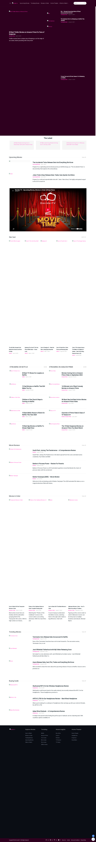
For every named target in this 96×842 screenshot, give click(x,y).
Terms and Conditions (75, 840)
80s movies (43, 740)
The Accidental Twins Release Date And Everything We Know (53, 162)
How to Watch (28, 733)
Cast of (10, 353)
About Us (64, 840)
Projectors (74, 737)
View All (84, 157)
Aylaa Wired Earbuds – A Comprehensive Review (49, 711)
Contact (68, 840)
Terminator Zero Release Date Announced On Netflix (50, 637)
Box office (58, 733)
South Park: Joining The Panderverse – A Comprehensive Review (54, 450)
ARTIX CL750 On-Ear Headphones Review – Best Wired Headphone (55, 698)
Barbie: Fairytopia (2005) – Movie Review (46, 477)
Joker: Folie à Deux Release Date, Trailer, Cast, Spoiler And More (53, 175)
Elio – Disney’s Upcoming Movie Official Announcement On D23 (70, 12)
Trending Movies (35, 3)
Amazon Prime (12, 36)
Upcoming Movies (24, 3)
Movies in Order (45, 3)
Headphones (35, 687)
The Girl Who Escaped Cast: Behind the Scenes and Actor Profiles (15, 349)
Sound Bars (74, 740)
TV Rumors (58, 740)
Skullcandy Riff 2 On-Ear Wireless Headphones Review (51, 686)
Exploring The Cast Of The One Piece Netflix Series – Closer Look (31, 349)
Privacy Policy (83, 840)
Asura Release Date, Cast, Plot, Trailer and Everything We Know (53, 662)
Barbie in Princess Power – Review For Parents (48, 463)
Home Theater (54, 3)
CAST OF (83, 237)
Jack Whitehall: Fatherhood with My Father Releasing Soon (52, 649)
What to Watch (64, 3)
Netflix (23, 376)
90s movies (43, 742)
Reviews (63, 416)
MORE (45, 367)
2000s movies (44, 744)
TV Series (58, 742)
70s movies (43, 737)
